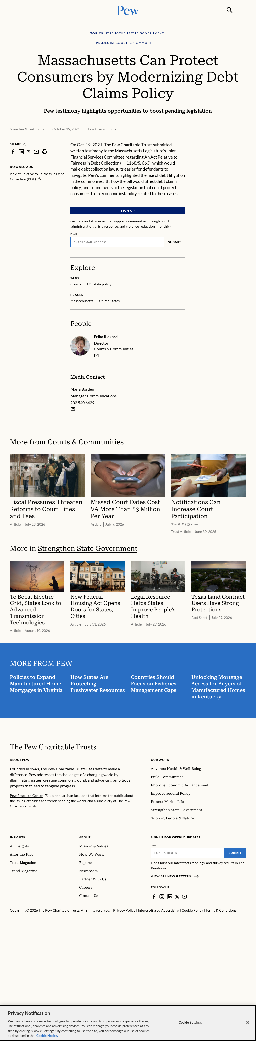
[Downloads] (242, 139)
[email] (37, 151)
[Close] (248, 1022)
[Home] (53, 747)
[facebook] (13, 151)
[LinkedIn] (170, 897)
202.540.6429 (82, 402)
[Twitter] (177, 896)
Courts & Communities (86, 442)
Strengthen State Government (88, 548)
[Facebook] (154, 897)
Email (73, 234)
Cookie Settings (190, 1022)
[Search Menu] (230, 10)
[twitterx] (29, 151)
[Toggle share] (230, 139)
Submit (174, 242)
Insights (17, 837)
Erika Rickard (106, 336)
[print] (45, 151)
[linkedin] (21, 151)
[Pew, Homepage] (128, 10)
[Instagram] (162, 897)
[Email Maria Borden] (73, 408)
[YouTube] (185, 897)
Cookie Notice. (47, 1036)
